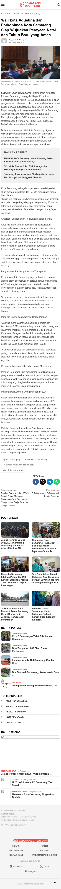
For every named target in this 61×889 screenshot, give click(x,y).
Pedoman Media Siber (44, 855)
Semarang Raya (19, 633)
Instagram (32, 871)
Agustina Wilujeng (11, 459)
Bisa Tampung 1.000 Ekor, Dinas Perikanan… (29, 649)
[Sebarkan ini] (36, 482)
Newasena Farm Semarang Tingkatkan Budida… (33, 795)
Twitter (46, 866)
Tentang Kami (15, 850)
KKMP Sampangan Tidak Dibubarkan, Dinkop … (32, 637)
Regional (16, 683)
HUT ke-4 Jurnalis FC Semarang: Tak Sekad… (32, 783)
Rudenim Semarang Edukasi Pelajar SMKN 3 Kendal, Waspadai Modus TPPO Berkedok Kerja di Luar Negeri (14, 580)
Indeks (16, 846)
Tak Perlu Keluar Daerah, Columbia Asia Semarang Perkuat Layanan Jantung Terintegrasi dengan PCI (46, 578)
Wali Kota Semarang (13, 470)
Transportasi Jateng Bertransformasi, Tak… (36, 685)
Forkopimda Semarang (36, 459)
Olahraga (17, 780)
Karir (44, 846)
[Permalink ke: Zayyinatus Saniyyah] (4, 41)
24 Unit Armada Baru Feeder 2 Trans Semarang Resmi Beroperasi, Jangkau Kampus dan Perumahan (14, 614)
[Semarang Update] (30, 4)
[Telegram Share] (50, 482)
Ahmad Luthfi (13, 722)
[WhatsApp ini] (57, 482)
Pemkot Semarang (16, 712)
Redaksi (44, 850)
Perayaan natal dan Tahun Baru (18, 464)
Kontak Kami (16, 855)
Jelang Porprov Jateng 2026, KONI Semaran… (26, 773)
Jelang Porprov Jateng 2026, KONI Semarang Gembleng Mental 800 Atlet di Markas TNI (13, 544)
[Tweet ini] (43, 482)
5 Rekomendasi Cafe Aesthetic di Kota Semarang (46, 493)
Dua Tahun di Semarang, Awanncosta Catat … (35, 673)
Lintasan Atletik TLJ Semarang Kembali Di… (33, 661)
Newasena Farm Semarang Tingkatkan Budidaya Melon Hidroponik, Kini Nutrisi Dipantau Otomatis (44, 545)
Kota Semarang (15, 717)
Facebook (17, 866)
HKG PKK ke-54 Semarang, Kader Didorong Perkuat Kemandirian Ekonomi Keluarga (44, 614)
